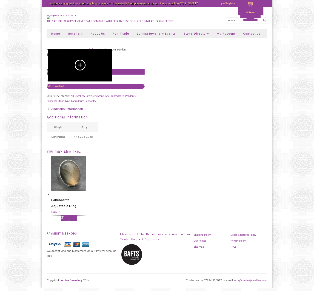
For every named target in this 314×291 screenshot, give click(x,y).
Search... (232, 21)
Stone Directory (196, 33)
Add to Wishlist (55, 86)
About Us (98, 33)
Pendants (130, 96)
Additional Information (67, 109)
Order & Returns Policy (243, 235)
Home (55, 33)
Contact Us (252, 33)
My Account (226, 33)
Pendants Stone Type (58, 101)
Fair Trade (121, 33)
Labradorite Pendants (83, 101)
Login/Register (227, 3)
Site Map (199, 247)
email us (148, 3)
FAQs (233, 247)
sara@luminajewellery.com (250, 280)
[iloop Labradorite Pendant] (80, 65)
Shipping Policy (202, 235)
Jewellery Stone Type (98, 96)
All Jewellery (78, 96)
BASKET (57, 217)
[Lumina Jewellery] (61, 15)
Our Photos (200, 241)
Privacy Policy (238, 241)
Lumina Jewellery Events (156, 33)
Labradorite (117, 96)
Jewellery (75, 33)
